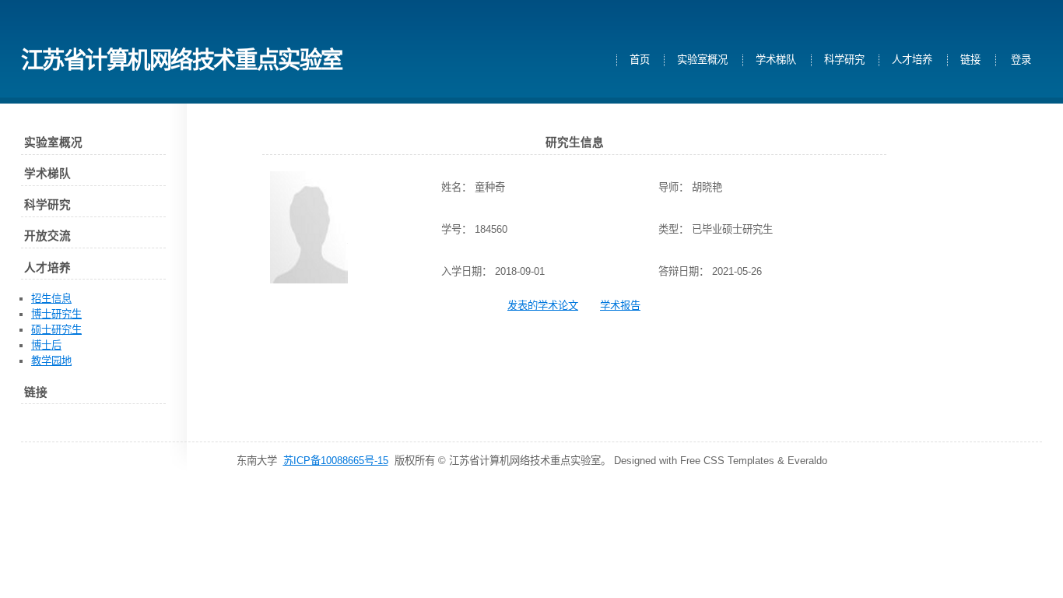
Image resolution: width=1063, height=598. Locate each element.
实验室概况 (702, 60)
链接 (970, 60)
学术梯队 (776, 60)
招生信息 (51, 298)
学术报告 (620, 305)
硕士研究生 (56, 330)
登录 (1021, 60)
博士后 (46, 345)
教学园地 (51, 361)
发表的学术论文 (542, 305)
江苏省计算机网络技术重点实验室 (181, 59)
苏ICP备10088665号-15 (335, 460)
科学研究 (844, 60)
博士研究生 (56, 314)
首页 (640, 60)
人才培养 (912, 60)
